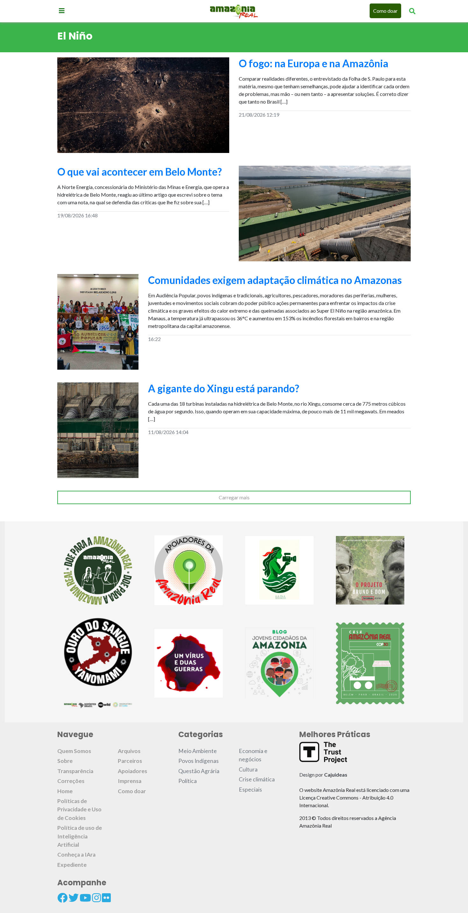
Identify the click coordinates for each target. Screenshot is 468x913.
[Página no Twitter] (73, 897)
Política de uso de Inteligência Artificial (79, 836)
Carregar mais (234, 497)
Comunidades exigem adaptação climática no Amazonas (276, 280)
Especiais (250, 789)
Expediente (72, 864)
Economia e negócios (253, 755)
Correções (70, 781)
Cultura (248, 769)
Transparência (75, 771)
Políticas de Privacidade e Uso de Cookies (79, 809)
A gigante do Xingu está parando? (223, 388)
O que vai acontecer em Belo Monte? (139, 171)
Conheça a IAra (76, 854)
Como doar (385, 11)
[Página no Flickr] (106, 897)
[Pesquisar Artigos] (412, 11)
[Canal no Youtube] (85, 897)
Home (65, 791)
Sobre (65, 760)
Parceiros (130, 760)
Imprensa (129, 781)
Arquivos (129, 751)
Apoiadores (132, 771)
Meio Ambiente (197, 751)
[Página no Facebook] (62, 897)
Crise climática (257, 779)
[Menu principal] (62, 10)
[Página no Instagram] (96, 897)
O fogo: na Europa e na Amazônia (313, 63)
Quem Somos (74, 751)
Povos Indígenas (198, 760)
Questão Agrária (198, 771)
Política (187, 781)
